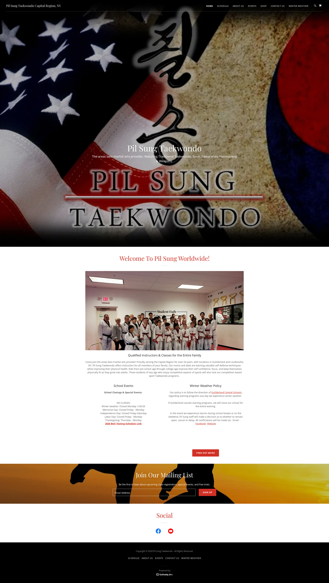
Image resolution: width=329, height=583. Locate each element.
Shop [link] (264, 6)
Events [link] (252, 6)
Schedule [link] (223, 6)
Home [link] (209, 6)
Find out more (205, 453)
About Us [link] (238, 6)
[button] (320, 5)
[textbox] (154, 492)
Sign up (207, 492)
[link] (33, 6)
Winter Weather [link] (298, 6)
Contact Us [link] (278, 6)
